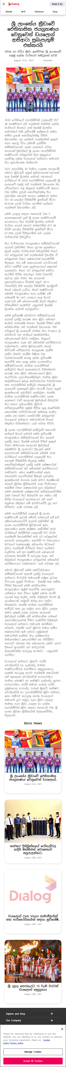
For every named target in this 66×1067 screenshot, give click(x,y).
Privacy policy (16, 1043)
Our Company (13, 1020)
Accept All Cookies (32, 1061)
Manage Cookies (33, 1051)
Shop (55, 11)
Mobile (9, 11)
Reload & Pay (57, 4)
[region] (33, 1046)
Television (39, 11)
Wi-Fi (23, 11)
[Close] (62, 1029)
